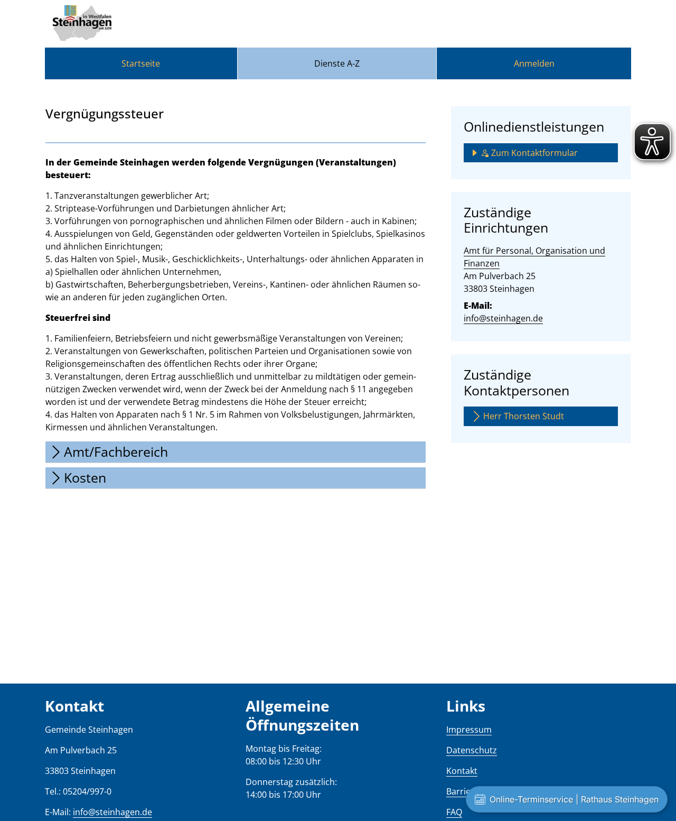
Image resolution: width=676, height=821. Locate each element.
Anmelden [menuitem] (534, 63)
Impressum (469, 729)
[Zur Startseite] (82, 23)
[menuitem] (141, 63)
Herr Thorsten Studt (523, 416)
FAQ (454, 812)
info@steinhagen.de (503, 318)
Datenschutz (471, 750)
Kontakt (461, 771)
